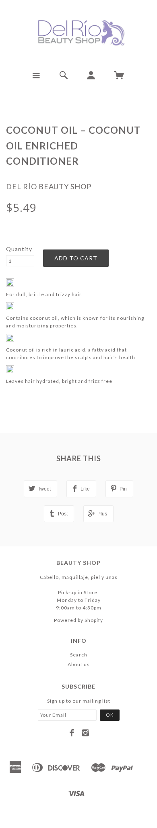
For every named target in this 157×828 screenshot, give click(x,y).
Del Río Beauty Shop (48, 186)
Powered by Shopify (78, 620)
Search (78, 655)
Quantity (19, 248)
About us (79, 664)
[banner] (78, 32)
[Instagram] (85, 733)
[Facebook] (72, 733)
